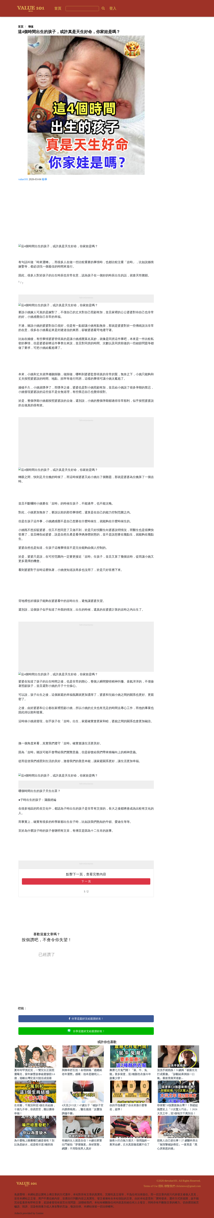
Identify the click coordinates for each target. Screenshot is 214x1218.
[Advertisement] (86, 213)
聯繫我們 (169, 1186)
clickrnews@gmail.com (188, 1186)
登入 (112, 8)
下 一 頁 (86, 881)
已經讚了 (46, 954)
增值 (30, 26)
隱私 (161, 1186)
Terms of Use (150, 1186)
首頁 (57, 8)
